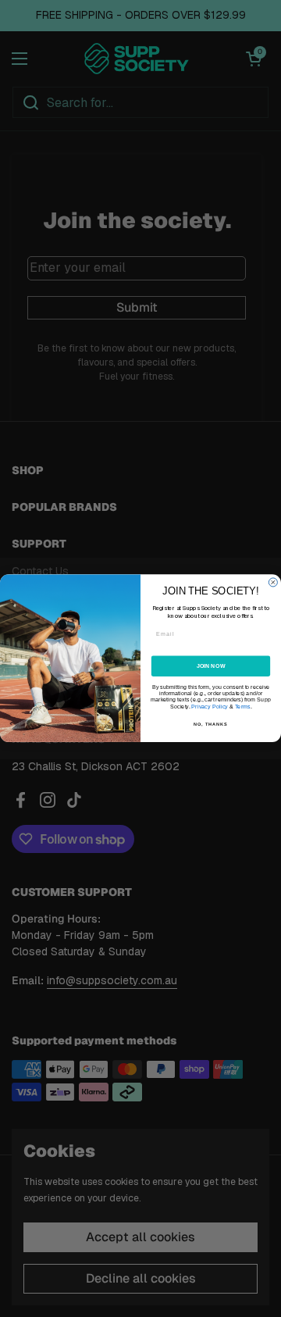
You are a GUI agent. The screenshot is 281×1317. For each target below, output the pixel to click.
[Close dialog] (273, 582)
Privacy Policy (209, 707)
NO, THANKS (211, 724)
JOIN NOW (211, 666)
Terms (243, 707)
